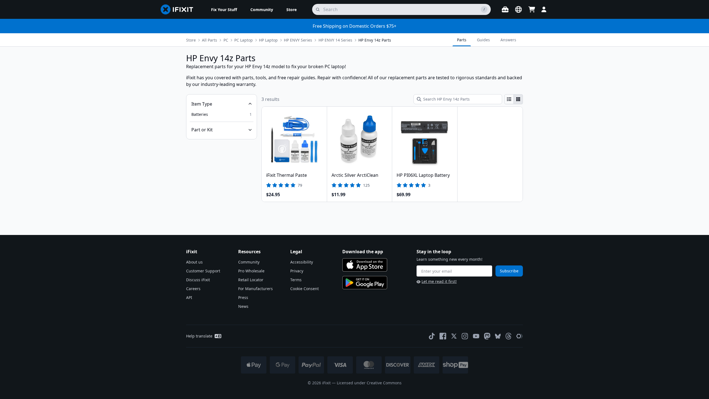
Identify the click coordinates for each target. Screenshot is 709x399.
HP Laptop (268, 40)
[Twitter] (454, 336)
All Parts (209, 40)
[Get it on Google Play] (364, 282)
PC (226, 40)
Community (249, 262)
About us (194, 262)
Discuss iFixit (198, 279)
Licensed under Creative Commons (369, 382)
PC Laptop (243, 40)
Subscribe (509, 270)
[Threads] (508, 336)
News (243, 306)
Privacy (296, 270)
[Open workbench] (505, 9)
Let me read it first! (439, 281)
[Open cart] (531, 9)
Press (243, 297)
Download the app (362, 252)
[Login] (544, 9)
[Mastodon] (487, 336)
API (189, 297)
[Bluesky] (498, 336)
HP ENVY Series (298, 40)
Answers (508, 39)
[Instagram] (465, 336)
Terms (296, 279)
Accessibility (301, 262)
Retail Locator (250, 279)
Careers (193, 288)
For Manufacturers (255, 288)
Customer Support (203, 270)
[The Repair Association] (519, 336)
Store (191, 40)
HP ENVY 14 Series (335, 40)
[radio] (509, 99)
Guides (483, 39)
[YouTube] (476, 336)
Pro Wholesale (251, 270)
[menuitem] (224, 9)
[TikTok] (431, 336)
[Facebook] (443, 336)
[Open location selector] (518, 9)
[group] (513, 99)
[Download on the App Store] (364, 265)
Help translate (199, 336)
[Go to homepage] (179, 9)
